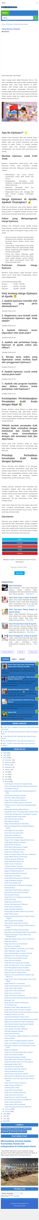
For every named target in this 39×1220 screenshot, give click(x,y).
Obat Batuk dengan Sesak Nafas (15, 816)
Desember (8, 760)
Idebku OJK (12, 712)
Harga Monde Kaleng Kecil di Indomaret (17, 986)
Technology (22, 1131)
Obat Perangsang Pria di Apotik (14, 1026)
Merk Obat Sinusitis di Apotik (13, 819)
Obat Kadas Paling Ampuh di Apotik (16, 847)
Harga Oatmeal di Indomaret (13, 1095)
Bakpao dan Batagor (11, 1050)
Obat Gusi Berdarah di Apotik (14, 1071)
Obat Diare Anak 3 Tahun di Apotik (23, 597)
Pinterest (20, 553)
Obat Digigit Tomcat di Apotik (13, 830)
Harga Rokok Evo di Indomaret (14, 983)
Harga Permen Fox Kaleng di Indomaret (17, 897)
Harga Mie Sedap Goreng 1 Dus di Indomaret (19, 939)
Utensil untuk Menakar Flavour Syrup (16, 1017)
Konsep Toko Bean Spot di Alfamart (16, 904)
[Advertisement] (19, 53)
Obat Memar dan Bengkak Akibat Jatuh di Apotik (20, 932)
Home (3, 24)
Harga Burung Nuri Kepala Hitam (15, 972)
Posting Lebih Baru (7, 652)
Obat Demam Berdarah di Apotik (15, 795)
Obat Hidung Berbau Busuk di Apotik (16, 967)
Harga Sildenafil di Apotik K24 (14, 861)
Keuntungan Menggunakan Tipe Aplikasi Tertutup (20, 814)
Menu (6, 13)
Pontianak (22, 1205)
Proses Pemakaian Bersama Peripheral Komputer (20, 786)
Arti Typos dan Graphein (12, 946)
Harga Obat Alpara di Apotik (13, 880)
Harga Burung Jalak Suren (13, 902)
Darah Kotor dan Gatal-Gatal (13, 833)
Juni (6, 774)
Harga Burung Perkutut (12, 1033)
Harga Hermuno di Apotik (12, 960)
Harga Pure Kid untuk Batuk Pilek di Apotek (18, 1052)
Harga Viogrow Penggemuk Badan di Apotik (18, 1040)
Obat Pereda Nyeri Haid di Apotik (22, 624)
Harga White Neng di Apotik (13, 1090)
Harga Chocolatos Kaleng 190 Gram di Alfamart (20, 854)
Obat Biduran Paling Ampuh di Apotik (16, 930)
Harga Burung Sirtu (10, 941)
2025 (5, 755)
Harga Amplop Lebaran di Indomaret (16, 1002)
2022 (5, 1116)
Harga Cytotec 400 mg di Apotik (14, 1104)
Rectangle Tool (9, 1000)
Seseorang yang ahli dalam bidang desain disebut (20, 868)
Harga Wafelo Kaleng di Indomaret (15, 856)
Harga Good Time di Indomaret (14, 995)
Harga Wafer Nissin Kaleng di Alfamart (17, 890)
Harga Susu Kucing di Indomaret (15, 1092)
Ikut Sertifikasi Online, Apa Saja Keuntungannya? (19, 741)
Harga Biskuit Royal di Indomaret (15, 842)
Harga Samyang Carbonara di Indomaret (17, 1107)
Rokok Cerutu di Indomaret (13, 864)
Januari (7, 1111)
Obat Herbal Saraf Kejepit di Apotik (15, 958)
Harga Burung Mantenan (12, 835)
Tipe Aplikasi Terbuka (11, 788)
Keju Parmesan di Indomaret (13, 837)
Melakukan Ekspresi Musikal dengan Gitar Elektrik (20, 998)
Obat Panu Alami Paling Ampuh (14, 798)
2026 (5, 753)
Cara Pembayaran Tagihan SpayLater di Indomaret (21, 1036)
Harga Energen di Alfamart (13, 1085)
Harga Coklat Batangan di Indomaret (16, 823)
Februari (8, 1109)
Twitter (20, 539)
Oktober (8, 765)
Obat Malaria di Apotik (11, 821)
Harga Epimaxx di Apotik (12, 875)
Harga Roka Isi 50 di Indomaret (14, 990)
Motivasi (13, 1131)
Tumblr (20, 550)
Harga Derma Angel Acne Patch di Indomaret (19, 1021)
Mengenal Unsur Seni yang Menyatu (16, 955)
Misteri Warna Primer (11, 914)
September (9, 767)
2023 (5, 1114)
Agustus (8, 769)
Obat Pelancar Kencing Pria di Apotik (16, 892)
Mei (6, 777)
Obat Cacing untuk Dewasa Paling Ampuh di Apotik (21, 1019)
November (8, 762)
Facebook (20, 543)
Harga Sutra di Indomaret (12, 993)
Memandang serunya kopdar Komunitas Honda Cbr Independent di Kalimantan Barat (18, 1144)
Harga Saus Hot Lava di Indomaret (15, 944)
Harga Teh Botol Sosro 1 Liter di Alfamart (17, 965)
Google (20, 546)
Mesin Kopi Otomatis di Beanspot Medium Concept (21, 1012)
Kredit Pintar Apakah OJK (12, 883)
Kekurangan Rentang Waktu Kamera (16, 809)
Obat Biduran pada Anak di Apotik (15, 1069)
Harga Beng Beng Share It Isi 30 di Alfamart (18, 1062)
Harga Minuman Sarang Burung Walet (17, 963)
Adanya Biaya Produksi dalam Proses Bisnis (18, 911)
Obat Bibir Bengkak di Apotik (13, 1031)
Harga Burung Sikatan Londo (14, 852)
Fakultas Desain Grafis (11, 1087)
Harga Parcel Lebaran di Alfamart (15, 800)
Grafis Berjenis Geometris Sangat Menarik (18, 784)
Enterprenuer (6, 1128)
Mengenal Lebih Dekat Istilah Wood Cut (17, 1007)
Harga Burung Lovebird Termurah (15, 1097)
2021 (5, 1118)
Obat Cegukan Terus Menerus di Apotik (17, 970)
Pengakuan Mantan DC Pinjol (14, 1014)
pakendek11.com (24, 1203)
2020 (5, 1121)
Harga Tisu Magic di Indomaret (14, 849)
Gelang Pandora (9, 887)
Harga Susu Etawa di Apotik (13, 1054)
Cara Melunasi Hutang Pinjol (13, 1066)
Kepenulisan (27, 1128)
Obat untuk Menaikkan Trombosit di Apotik (18, 953)
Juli (6, 772)
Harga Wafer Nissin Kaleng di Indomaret (17, 1059)
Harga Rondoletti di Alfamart (13, 909)
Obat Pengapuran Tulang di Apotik (23, 636)
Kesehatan (10, 24)
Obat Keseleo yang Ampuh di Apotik (16, 923)
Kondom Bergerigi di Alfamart (14, 859)
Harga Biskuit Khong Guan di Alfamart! (17, 878)
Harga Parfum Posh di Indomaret (15, 1083)
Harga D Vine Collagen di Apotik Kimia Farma (19, 840)
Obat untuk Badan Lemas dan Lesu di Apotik (19, 948)
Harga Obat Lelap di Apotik (13, 988)
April (6, 779)
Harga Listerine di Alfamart (13, 1102)
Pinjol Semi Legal (10, 899)
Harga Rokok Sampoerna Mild (18, 689)
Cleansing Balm (9, 1038)
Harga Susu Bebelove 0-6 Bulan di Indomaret (19, 1043)
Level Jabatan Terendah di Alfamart (16, 1029)
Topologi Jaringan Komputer (13, 866)
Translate (16, 1196)
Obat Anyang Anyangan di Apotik (15, 1057)
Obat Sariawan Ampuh (11, 895)
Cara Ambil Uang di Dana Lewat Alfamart (17, 1099)
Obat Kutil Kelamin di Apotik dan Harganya (18, 885)
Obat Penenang (15, 585)
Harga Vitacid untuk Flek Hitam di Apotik (17, 1010)
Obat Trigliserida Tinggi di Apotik (15, 951)
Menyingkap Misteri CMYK (13, 1064)
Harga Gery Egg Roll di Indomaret (15, 873)
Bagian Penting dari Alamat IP (14, 871)
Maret (7, 781)
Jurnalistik (17, 1128)
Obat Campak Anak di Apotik (13, 920)
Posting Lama (33, 652)
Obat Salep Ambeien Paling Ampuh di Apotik (18, 1024)
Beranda (21, 652)
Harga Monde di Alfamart (12, 845)
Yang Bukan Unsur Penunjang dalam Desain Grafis (21, 812)
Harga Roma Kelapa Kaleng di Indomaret (18, 802)
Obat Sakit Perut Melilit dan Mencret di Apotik (19, 1076)
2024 (5, 757)
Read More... (30, 594)
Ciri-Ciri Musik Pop (10, 1005)
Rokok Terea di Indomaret (13, 907)
